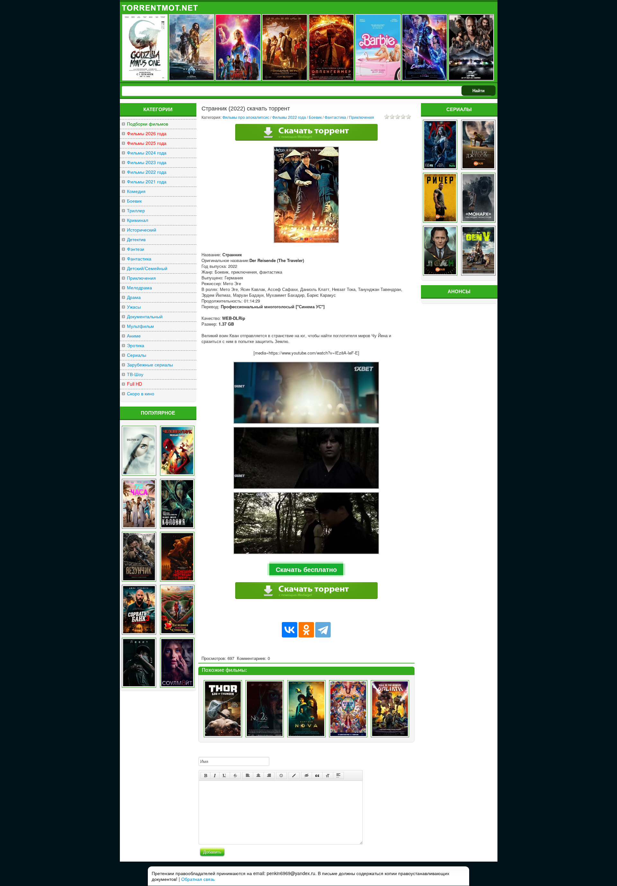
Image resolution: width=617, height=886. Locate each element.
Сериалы (136, 355)
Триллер (136, 210)
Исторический (141, 230)
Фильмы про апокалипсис (245, 117)
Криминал (137, 220)
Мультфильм (140, 326)
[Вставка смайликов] (281, 775)
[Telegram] (323, 629)
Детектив (136, 239)
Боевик (134, 201)
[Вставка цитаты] (317, 775)
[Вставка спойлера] (338, 775)
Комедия (136, 191)
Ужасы (134, 307)
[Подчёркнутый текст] (224, 775)
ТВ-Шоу (135, 374)
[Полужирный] (205, 775)
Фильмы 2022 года (146, 172)
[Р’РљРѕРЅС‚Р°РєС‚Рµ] (289, 629)
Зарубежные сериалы (150, 365)
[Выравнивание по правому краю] (269, 775)
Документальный (145, 316)
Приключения (141, 278)
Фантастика (139, 259)
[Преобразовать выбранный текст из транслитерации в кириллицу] (327, 775)
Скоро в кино (140, 393)
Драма (134, 297)
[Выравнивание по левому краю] (247, 775)
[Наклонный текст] (214, 775)
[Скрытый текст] (306, 775)
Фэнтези (135, 249)
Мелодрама (139, 288)
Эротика (135, 345)
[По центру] (258, 775)
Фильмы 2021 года (146, 182)
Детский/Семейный (147, 268)
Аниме (134, 336)
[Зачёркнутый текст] (235, 775)
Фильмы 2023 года (146, 162)
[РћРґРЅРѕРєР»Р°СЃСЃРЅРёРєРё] (306, 629)
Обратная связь (198, 879)
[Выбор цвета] (294, 775)
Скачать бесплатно (306, 569)
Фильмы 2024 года (146, 153)
